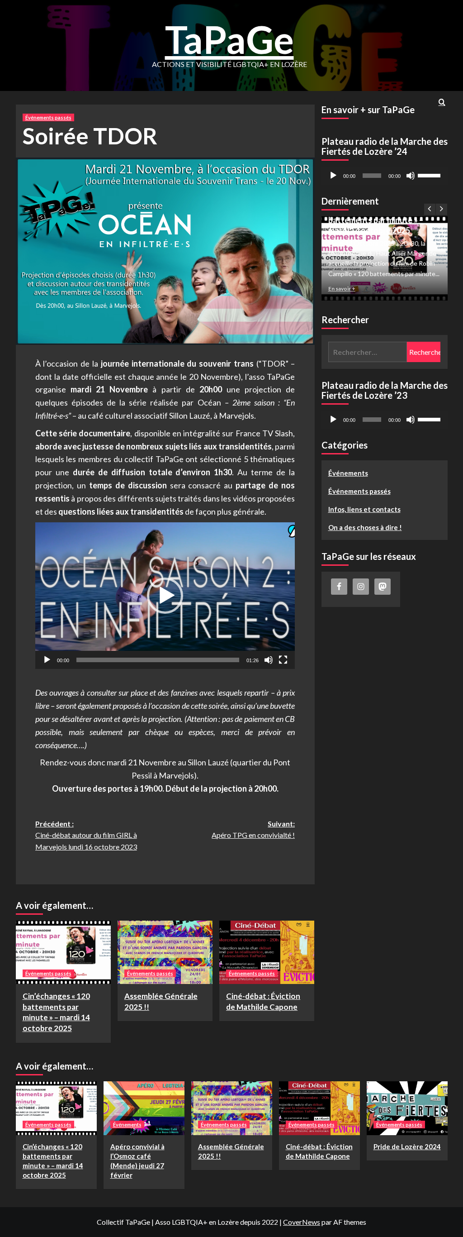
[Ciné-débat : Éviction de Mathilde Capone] (266, 952)
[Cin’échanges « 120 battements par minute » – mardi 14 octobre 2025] (63, 952)
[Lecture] (47, 659)
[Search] (442, 102)
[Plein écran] (283, 659)
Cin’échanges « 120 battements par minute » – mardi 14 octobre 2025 (375, 219)
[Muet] (268, 659)
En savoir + (341, 288)
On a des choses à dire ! (365, 527)
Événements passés (48, 117)
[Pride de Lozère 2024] (407, 1108)
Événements (348, 473)
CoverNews (301, 1222)
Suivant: (253, 829)
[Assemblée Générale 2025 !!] (165, 952)
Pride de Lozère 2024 (407, 1146)
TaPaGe (229, 39)
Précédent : (86, 835)
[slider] (158, 660)
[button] (165, 596)
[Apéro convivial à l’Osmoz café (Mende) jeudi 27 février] (144, 1108)
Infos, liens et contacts (364, 509)
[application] (165, 595)
